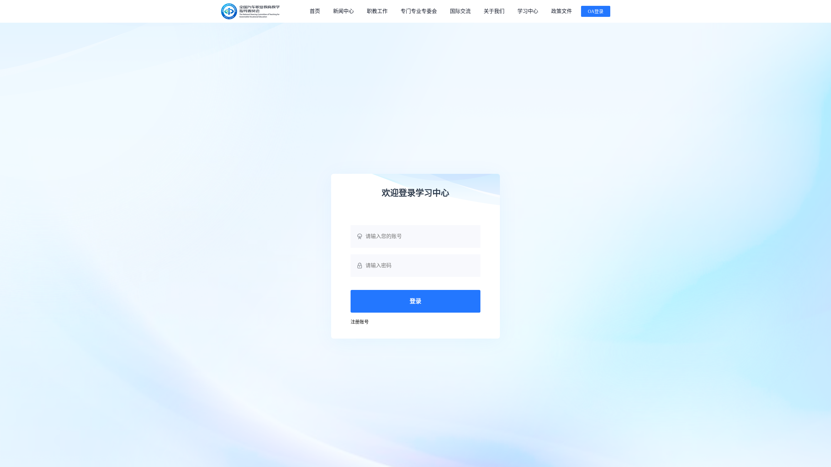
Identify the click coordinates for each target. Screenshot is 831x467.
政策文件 (561, 11)
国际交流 (460, 11)
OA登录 (595, 11)
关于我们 (494, 11)
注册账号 (360, 321)
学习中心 (527, 11)
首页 (315, 11)
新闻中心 (343, 11)
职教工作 (377, 11)
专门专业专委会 (419, 11)
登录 (415, 301)
